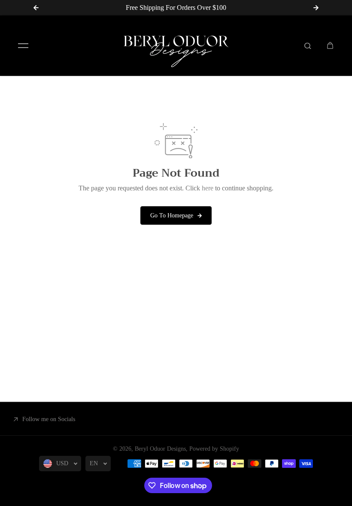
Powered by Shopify (214, 449)
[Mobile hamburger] (23, 45)
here (207, 188)
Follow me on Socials (48, 419)
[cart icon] (330, 45)
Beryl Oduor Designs (160, 449)
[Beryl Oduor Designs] (176, 45)
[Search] (308, 45)
